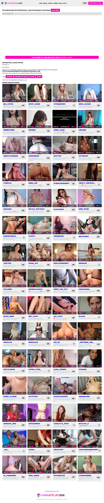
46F (48, 344)
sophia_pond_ (35, 369)
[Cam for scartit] (39, 225)
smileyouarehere (10, 156)
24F (98, 131)
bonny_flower (10, 396)
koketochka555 (61, 396)
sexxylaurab (9, 369)
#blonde (18, 76)
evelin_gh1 (33, 263)
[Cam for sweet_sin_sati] (64, 278)
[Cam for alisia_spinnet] (64, 358)
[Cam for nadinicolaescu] (39, 278)
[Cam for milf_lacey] (39, 305)
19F (23, 105)
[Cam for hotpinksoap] (64, 464)
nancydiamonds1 (61, 263)
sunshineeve (34, 156)
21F (48, 131)
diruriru (32, 130)
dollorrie (7, 289)
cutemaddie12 (59, 104)
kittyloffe (33, 396)
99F (23, 210)
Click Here (5, 80)
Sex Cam (56, 491)
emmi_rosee (84, 209)
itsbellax (7, 183)
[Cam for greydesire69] (39, 413)
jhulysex (7, 263)
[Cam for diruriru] (39, 119)
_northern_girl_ (86, 342)
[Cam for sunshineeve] (39, 145)
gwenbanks (59, 236)
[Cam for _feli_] (14, 439)
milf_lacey (33, 316)
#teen (39, 76)
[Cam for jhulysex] (14, 252)
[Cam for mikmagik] (90, 252)
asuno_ (32, 450)
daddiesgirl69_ (10, 236)
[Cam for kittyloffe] (39, 385)
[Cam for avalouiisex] (64, 198)
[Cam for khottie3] (64, 145)
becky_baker (34, 104)
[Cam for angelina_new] (14, 413)
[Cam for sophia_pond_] (39, 358)
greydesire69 (34, 424)
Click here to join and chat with (52, 57)
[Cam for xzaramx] (90, 358)
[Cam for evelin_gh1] (39, 252)
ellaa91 (82, 316)
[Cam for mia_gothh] (14, 93)
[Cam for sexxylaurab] (14, 358)
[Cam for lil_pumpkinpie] (14, 464)
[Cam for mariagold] (39, 331)
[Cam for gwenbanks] (64, 225)
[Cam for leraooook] (64, 439)
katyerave (83, 156)
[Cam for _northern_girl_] (90, 331)
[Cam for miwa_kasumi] (90, 93)
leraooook (58, 450)
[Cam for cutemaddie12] (64, 93)
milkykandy (84, 236)
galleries (14, 80)
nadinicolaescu (35, 289)
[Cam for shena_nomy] (64, 119)
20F (48, 211)
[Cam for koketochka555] (64, 385)
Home (40, 3)
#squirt (9, 76)
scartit (32, 236)
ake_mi (57, 342)
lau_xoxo (58, 316)
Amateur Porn (49, 491)
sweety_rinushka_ (87, 183)
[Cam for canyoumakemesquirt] (90, 439)
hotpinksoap (59, 476)
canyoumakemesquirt (88, 450)
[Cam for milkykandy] (90, 225)
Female (45, 3)
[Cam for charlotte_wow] (64, 413)
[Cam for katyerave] (90, 145)
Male (60, 3)
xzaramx (83, 369)
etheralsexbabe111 (61, 183)
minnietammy (9, 130)
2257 (66, 499)
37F (73, 451)
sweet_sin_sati (60, 289)
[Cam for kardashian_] (90, 278)
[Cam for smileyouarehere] (14, 145)
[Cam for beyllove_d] (90, 413)
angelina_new (9, 424)
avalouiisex (59, 209)
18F (23, 131)
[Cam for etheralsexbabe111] (64, 172)
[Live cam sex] (14, 3)
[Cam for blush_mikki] (14, 305)
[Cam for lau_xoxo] (64, 305)
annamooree (84, 396)
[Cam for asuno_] (39, 439)
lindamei (82, 130)
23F (73, 157)
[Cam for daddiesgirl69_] (14, 225)
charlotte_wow (61, 424)
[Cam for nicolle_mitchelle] (39, 198)
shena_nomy (59, 130)
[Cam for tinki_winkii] (39, 464)
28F (48, 425)
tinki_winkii (34, 476)
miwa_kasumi (85, 104)
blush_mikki (8, 316)
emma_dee (33, 183)
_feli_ (6, 450)
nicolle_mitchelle (36, 209)
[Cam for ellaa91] (90, 305)
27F (23, 157)
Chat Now (55, 10)
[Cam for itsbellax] (14, 172)
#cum (32, 76)
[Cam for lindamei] (90, 119)
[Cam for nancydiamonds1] (64, 252)
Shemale (55, 3)
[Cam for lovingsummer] (90, 464)
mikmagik (83, 263)
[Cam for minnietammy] (14, 119)
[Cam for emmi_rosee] (90, 198)
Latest (65, 3)
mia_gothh (8, 104)
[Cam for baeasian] (14, 198)
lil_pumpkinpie (9, 476)
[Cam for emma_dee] (39, 172)
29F (98, 291)
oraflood (7, 342)
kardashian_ (84, 289)
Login (84, 3)
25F (48, 184)
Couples (50, 3)
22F (98, 157)
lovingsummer (85, 476)
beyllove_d (84, 424)
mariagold (33, 342)
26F (48, 158)
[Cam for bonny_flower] (14, 385)
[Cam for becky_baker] (39, 93)
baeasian (7, 209)
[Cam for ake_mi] (64, 331)
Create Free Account (95, 3)
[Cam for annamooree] (90, 385)
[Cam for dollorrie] (14, 278)
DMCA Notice (60, 499)
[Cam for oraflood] (14, 331)
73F (48, 105)
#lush (25, 76)
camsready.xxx (51, 499)
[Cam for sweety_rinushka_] (90, 172)
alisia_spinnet (60, 369)
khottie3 (57, 156)
